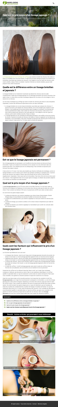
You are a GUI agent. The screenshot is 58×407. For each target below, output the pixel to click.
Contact (34, 404)
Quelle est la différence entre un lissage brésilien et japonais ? (21, 301)
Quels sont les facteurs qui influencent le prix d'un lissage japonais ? (24, 307)
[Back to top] (54, 403)
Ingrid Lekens (16, 404)
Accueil (5, 18)
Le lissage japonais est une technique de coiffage (16, 77)
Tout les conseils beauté (15, 18)
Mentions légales (42, 404)
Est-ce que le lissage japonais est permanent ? (17, 303)
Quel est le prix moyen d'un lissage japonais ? (17, 305)
